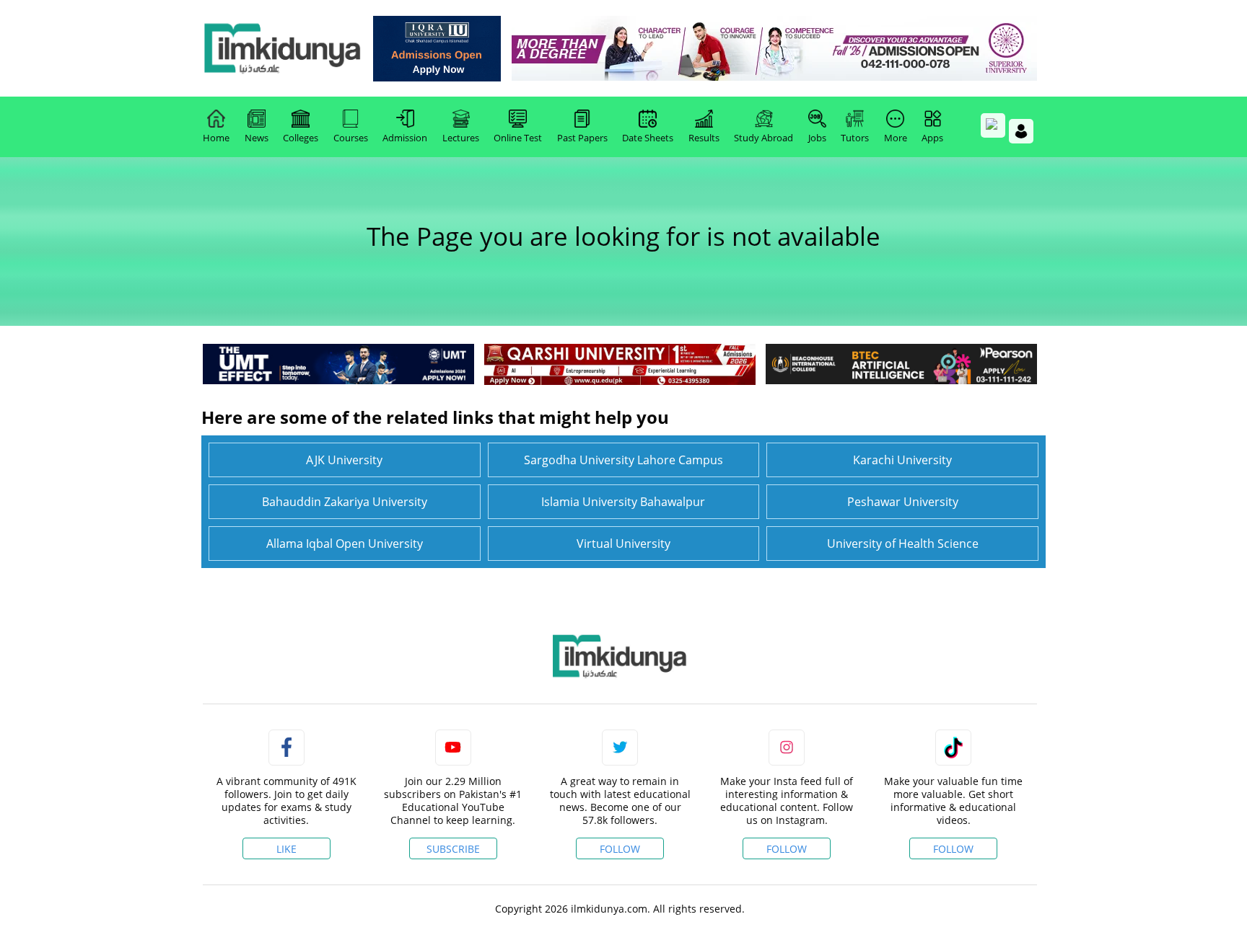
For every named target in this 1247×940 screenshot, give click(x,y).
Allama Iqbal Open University (344, 543)
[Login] (1021, 131)
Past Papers (582, 137)
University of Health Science (903, 543)
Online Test (518, 137)
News (256, 137)
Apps (932, 137)
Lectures (460, 137)
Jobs (817, 137)
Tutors (855, 137)
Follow (620, 849)
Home (216, 137)
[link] (437, 48)
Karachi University (902, 460)
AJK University (344, 460)
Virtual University (623, 543)
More (895, 137)
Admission (404, 137)
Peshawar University (902, 502)
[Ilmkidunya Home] (282, 48)
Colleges (300, 137)
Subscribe (453, 849)
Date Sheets (647, 137)
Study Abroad (763, 137)
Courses (350, 137)
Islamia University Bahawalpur (623, 502)
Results (703, 137)
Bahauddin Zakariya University (344, 502)
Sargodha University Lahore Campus (623, 460)
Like (286, 849)
